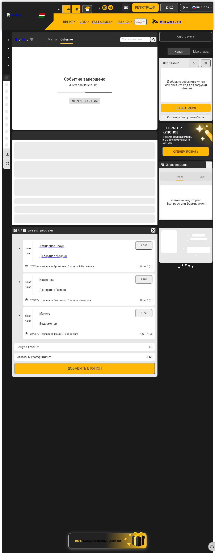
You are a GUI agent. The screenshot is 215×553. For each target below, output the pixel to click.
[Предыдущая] (15, 230)
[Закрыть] (209, 301)
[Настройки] (185, 8)
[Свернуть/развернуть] (209, 238)
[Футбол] (23, 39)
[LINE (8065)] (15, 39)
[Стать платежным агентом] (126, 7)
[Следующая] (24, 230)
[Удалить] (153, 230)
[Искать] (154, 39)
